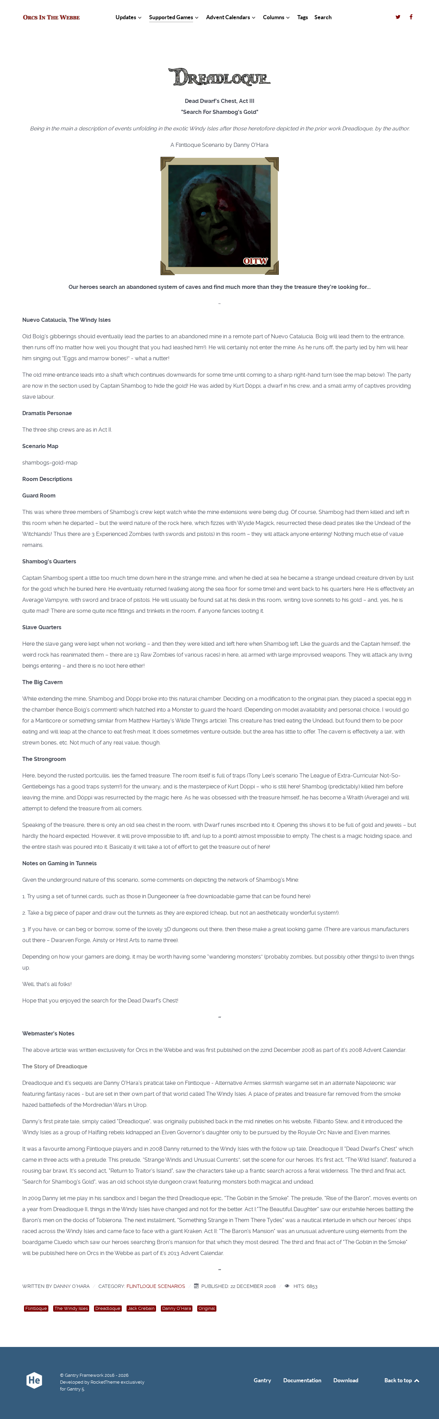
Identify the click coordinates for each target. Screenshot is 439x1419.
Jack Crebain (141, 1308)
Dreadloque (107, 1308)
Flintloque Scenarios (156, 1286)
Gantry (262, 1380)
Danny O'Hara (176, 1308)
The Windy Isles (71, 1308)
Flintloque (36, 1308)
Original (207, 1308)
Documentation (302, 1380)
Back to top (398, 1380)
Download (345, 1380)
